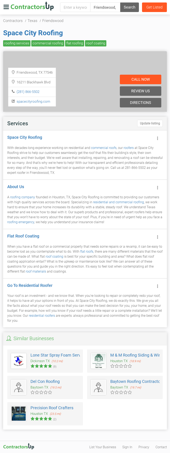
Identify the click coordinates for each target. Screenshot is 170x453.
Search (129, 7)
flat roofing (74, 43)
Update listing (150, 123)
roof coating (95, 43)
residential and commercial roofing (118, 202)
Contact (161, 447)
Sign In (127, 447)
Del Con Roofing (45, 381)
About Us (15, 186)
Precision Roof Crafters (51, 407)
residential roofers (42, 316)
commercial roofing (48, 43)
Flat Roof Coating (23, 236)
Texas (32, 20)
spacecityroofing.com (33, 101)
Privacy (143, 447)
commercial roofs (104, 148)
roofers (129, 148)
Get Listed (154, 7)
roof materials (36, 271)
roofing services (16, 43)
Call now (140, 79)
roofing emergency (20, 222)
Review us (140, 91)
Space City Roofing (33, 33)
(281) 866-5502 (28, 92)
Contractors (13, 20)
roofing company (22, 197)
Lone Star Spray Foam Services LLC (63, 355)
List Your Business (102, 447)
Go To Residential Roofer (29, 285)
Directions (140, 102)
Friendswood (52, 20)
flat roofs (86, 251)
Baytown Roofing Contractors (137, 381)
